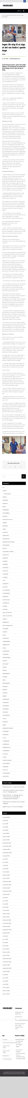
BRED (4, 529)
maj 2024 (5, 904)
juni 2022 (5, 977)
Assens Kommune (7, 519)
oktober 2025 (6, 849)
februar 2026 (6, 836)
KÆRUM (5, 632)
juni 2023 (5, 939)
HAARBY (5, 606)
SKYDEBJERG (6, 715)
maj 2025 (5, 865)
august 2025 (6, 855)
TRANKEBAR (6, 750)
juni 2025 (5, 862)
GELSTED (5, 587)
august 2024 (6, 894)
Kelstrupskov (7, 493)
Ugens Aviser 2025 (6, 1046)
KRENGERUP (6, 651)
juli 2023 (5, 936)
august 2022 (6, 971)
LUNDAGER (6, 654)
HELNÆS (5, 609)
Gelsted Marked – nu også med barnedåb (13, 787)
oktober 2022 (6, 965)
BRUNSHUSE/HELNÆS (8, 542)
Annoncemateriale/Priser (7, 1042)
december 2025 (7, 843)
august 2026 (6, 817)
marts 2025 (6, 872)
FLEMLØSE (5, 574)
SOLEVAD (5, 721)
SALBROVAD (6, 699)
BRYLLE (5, 548)
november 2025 (7, 846)
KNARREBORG (6, 641)
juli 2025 (5, 859)
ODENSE (5, 676)
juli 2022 (5, 974)
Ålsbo (4, 506)
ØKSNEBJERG (6, 683)
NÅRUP (5, 667)
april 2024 (5, 907)
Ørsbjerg (5, 686)
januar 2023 (6, 955)
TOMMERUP (6, 744)
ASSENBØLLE (6, 513)
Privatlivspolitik (7, 1059)
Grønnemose (6, 599)
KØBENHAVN (6, 644)
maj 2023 (5, 942)
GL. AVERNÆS (6, 590)
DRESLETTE (6, 554)
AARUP (4, 490)
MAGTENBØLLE (6, 657)
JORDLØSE (5, 628)
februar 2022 (6, 990)
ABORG (5, 497)
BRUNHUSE (6, 535)
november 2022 (7, 961)
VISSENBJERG (6, 773)
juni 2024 (5, 900)
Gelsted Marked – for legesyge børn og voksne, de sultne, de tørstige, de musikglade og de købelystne (13, 796)
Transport (5, 754)
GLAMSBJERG (6, 593)
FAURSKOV (5, 567)
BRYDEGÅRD (6, 545)
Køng (4, 648)
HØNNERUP (6, 622)
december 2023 (7, 920)
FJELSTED (5, 571)
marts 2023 (6, 949)
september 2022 (7, 968)
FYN (4, 580)
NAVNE (5, 670)
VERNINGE (5, 766)
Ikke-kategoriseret (8, 625)
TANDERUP (5, 734)
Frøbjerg (5, 577)
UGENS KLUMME (7, 760)
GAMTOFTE (5, 583)
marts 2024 (6, 910)
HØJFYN (5, 619)
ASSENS (5, 516)
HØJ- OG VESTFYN (7, 615)
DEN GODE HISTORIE (8, 551)
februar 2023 (6, 952)
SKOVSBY (5, 712)
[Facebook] (5, 467)
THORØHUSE (6, 741)
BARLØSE (5, 526)
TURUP (4, 757)
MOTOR (5, 660)
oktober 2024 (6, 888)
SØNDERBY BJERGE (8, 728)
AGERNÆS (5, 500)
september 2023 (7, 929)
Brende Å (5, 532)
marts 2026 (6, 833)
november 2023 (7, 923)
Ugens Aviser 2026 (6, 1051)
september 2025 (7, 852)
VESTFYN (5, 770)
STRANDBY (6, 731)
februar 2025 (6, 875)
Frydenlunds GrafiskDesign (19, 1073)
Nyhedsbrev (6, 1055)
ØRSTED (5, 689)
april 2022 (5, 984)
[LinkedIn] (15, 467)
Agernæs (5, 503)
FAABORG (5, 564)
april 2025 (5, 868)
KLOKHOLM (6, 638)
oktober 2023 (6, 926)
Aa (3, 487)
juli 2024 (5, 897)
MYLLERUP (5, 664)
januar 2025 (6, 878)
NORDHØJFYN (6, 673)
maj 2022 (5, 981)
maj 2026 (5, 827)
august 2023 (6, 933)
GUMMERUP (6, 603)
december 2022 (7, 958)
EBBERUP (5, 558)
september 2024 (7, 891)
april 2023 (5, 945)
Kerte (4, 635)
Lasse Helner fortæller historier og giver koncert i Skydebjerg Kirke (20, 1053)
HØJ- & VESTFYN (7, 612)
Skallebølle (6, 709)
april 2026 (5, 830)
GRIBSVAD (5, 596)
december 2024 (7, 881)
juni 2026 (5, 823)
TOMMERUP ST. (7, 747)
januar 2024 (6, 916)
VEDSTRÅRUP (6, 763)
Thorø (4, 737)
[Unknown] (14, 445)
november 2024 (7, 884)
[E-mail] (20, 467)
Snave (4, 718)
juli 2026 (5, 820)
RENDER (5, 693)
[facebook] (24, 1)
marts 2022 (6, 987)
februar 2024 (6, 913)
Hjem (3, 15)
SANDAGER (6, 702)
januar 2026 (6, 839)
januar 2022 (6, 994)
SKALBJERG (6, 705)
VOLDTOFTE (6, 776)
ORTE (4, 680)
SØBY (4, 725)
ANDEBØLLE (6, 510)
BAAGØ (4, 522)
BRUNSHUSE (6, 538)
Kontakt (5, 1039)
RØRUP (5, 696)
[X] (10, 467)
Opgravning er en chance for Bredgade (13, 806)
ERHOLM (5, 561)
